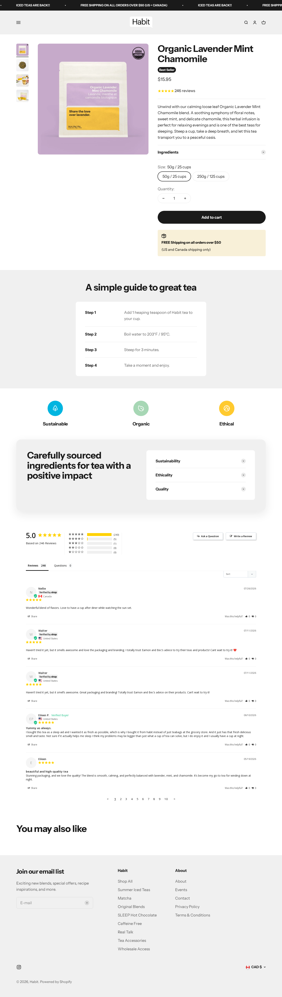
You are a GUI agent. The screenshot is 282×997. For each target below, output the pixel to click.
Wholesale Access (134, 949)
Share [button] (34, 616)
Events (181, 889)
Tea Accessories (132, 940)
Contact (182, 898)
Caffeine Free (130, 923)
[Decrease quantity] (163, 198)
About (180, 881)
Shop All (125, 881)
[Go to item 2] (22, 65)
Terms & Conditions (192, 915)
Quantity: (166, 189)
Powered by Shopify (56, 982)
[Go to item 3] (22, 81)
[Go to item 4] (22, 96)
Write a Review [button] (243, 536)
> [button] (174, 799)
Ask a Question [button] (210, 536)
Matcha (124, 898)
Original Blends (131, 906)
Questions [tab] (60, 565)
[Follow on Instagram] (18, 967)
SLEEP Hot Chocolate (137, 915)
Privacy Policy (187, 906)
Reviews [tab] (33, 565)
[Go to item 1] (22, 50)
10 (166, 799)
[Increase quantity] (185, 198)
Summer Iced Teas (134, 889)
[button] (247, 616)
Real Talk (125, 932)
